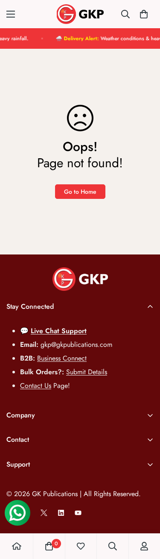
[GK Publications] (80, 14)
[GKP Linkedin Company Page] (61, 512)
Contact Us (35, 385)
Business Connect (62, 358)
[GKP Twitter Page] (44, 512)
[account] (144, 546)
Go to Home (80, 191)
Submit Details (86, 372)
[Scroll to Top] (144, 513)
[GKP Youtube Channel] (78, 512)
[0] (144, 14)
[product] (17, 546)
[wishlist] (80, 546)
